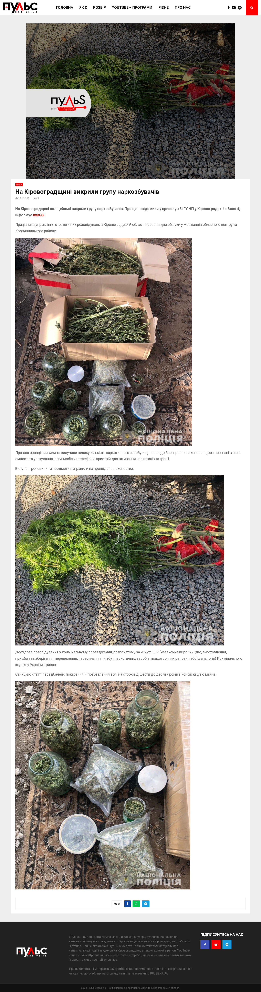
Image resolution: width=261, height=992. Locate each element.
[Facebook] (230, 7)
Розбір (99, 7)
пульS (38, 215)
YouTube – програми (132, 7)
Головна (64, 7)
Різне (163, 7)
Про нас (183, 7)
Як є (83, 7)
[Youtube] (235, 7)
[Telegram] (241, 7)
